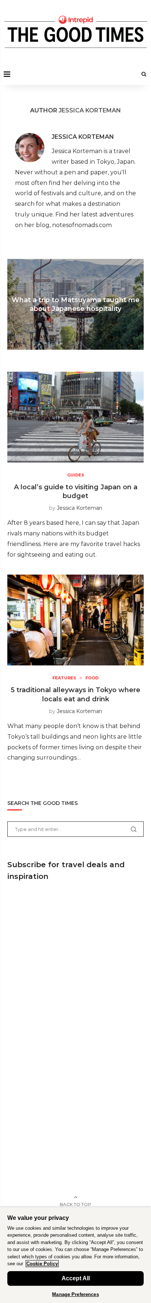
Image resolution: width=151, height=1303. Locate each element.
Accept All (76, 1278)
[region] (75, 1255)
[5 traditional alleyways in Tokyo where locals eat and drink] (75, 620)
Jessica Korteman (83, 136)
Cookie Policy (42, 1263)
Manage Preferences (75, 1294)
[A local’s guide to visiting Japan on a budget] (75, 417)
